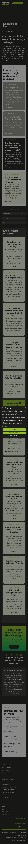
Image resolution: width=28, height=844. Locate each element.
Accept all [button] (14, 429)
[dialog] (14, 422)
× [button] (25, 407)
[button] (14, 436)
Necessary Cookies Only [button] (14, 432)
